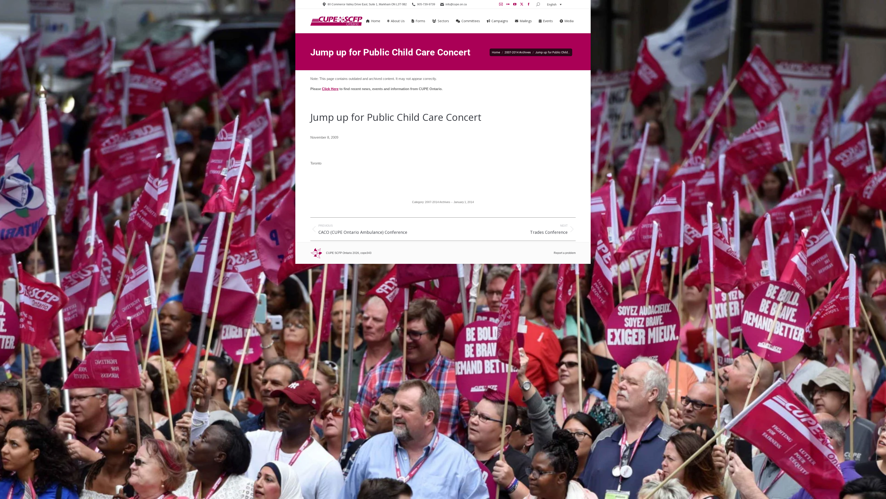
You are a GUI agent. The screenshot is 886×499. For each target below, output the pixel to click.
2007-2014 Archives (437, 202)
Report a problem (565, 253)
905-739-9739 (426, 4)
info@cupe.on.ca (456, 4)
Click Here (330, 89)
